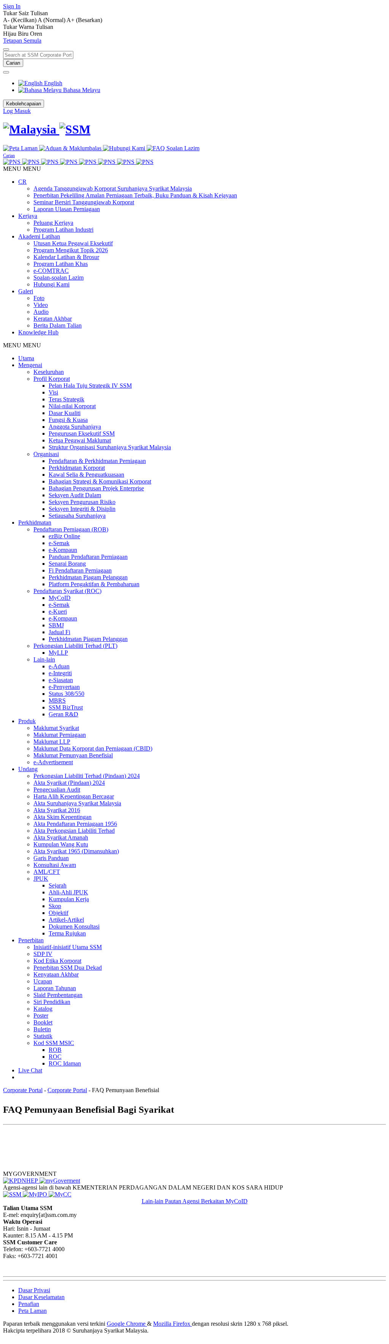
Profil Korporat (51, 378)
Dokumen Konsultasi (74, 926)
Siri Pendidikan (51, 1002)
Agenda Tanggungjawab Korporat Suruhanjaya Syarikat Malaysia (112, 188)
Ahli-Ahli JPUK (68, 892)
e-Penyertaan (64, 687)
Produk (27, 721)
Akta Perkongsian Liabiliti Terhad (74, 830)
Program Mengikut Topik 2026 (70, 250)
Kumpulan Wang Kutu (60, 844)
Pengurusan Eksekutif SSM (82, 433)
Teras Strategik (66, 399)
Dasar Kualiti (65, 413)
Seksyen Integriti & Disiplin (82, 509)
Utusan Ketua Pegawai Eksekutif (73, 243)
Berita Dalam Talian (57, 325)
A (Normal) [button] (52, 20)
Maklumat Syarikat (56, 728)
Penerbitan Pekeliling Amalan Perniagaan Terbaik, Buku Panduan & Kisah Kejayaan (135, 195)
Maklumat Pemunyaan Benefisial (73, 755)
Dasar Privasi (34, 1290)
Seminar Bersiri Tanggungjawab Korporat (83, 202)
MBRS (57, 700)
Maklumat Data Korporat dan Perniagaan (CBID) (92, 748)
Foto (38, 298)
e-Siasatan (61, 680)
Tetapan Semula (22, 40)
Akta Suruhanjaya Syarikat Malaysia (77, 803)
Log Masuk (17, 111)
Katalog (42, 1008)
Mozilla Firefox (172, 1323)
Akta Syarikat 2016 (56, 810)
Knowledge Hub (38, 332)
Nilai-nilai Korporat (72, 406)
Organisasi (46, 454)
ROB (55, 1050)
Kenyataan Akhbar (56, 974)
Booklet (42, 1022)
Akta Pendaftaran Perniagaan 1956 (75, 824)
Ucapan (42, 981)
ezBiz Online (64, 536)
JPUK (40, 878)
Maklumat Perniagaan (59, 735)
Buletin (42, 1029)
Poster (40, 1015)
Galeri (25, 291)
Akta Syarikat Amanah (60, 837)
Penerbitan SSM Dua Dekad (67, 967)
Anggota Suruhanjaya (75, 426)
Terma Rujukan (67, 933)
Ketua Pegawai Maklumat (80, 440)
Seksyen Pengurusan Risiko (82, 502)
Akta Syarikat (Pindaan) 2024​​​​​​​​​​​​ (69, 782)
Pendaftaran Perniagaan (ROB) (70, 529)
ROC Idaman (65, 1063)
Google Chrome (127, 1323)
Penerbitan (31, 940)
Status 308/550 (66, 693)
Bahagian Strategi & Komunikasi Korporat (100, 481)
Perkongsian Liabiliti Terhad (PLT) (75, 646)
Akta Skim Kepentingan (62, 817)
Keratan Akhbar (52, 318)
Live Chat (30, 1070)
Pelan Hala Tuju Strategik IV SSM (90, 385)
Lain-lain (44, 659)
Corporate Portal (23, 1090)
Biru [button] (24, 33)
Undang (28, 769)
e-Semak (59, 543)
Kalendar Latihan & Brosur (66, 257)
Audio (41, 312)
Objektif (58, 913)
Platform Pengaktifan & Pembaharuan (94, 584)
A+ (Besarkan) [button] (84, 20)
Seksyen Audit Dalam (75, 495)
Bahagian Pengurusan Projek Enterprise (96, 488)
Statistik (42, 1036)
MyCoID (60, 598)
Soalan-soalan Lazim (58, 277)
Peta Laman (32, 1310)
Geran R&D (63, 714)
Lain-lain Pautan (162, 1201)
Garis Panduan (51, 858)
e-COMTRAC (51, 270)
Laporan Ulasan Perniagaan (66, 209)
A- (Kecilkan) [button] (20, 20)
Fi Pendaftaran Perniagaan (80, 570)
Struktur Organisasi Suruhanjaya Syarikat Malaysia (110, 447)
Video (40, 305)
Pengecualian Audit (56, 789)
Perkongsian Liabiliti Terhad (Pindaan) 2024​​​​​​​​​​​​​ (86, 776)
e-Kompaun (63, 550)
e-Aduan (59, 666)
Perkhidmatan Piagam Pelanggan (88, 577)
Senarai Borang (67, 563)
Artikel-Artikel (66, 919)
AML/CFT (46, 871)
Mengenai (30, 365)
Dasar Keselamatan (41, 1297)
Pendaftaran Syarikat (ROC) (67, 591)
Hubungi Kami (51, 284)
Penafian (28, 1304)
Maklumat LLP (51, 741)
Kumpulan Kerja (69, 899)
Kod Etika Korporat (57, 961)
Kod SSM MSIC (53, 1043)
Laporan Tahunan (54, 988)
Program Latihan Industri (63, 229)
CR (22, 181)
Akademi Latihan (39, 236)
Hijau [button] (10, 33)
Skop (55, 906)
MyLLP (58, 652)
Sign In (12, 6)
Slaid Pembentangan (57, 995)
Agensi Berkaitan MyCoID (215, 1201)
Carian (13, 63)
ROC (55, 1056)
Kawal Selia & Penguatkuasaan (86, 474)
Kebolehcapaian (23, 104)
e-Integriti (60, 673)
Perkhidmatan (34, 522)
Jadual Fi (59, 632)
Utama (26, 358)
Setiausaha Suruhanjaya (77, 515)
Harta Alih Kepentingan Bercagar (73, 796)
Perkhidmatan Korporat (77, 467)
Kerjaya (27, 216)
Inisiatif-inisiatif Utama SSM (67, 947)
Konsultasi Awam (54, 865)
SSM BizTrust (66, 707)
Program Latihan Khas (60, 264)
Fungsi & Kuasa (68, 420)
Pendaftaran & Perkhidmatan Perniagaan (97, 461)
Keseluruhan (48, 372)
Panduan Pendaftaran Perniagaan (88, 557)
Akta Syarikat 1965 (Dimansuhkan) (76, 851)
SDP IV (42, 954)
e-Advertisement (53, 762)
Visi (53, 392)
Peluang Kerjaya (53, 222)
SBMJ (56, 625)
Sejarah (57, 885)
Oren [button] (36, 33)
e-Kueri (58, 611)
